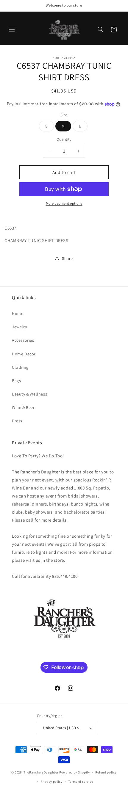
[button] (11, 29)
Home (17, 313)
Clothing (20, 367)
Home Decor (24, 354)
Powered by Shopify (74, 772)
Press (17, 420)
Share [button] (67, 258)
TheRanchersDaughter (41, 772)
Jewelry (19, 326)
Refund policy (105, 772)
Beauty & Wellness (29, 394)
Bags (16, 380)
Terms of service (80, 781)
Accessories (23, 340)
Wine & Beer (23, 407)
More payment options (64, 203)
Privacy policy (51, 781)
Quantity (64, 139)
